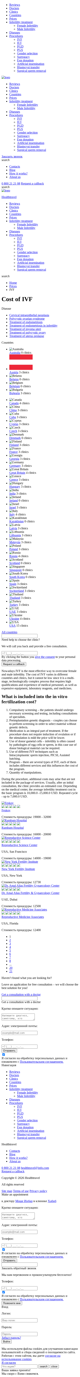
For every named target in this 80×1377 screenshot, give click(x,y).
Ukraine (14, 618)
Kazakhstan (16, 521)
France (13, 451)
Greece (13, 479)
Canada (14, 403)
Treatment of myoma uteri (25, 329)
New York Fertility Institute (18, 869)
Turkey (13, 604)
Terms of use (21, 1191)
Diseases (14, 32)
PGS (20, 50)
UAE (12, 611)
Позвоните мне (12, 1303)
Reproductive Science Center (19, 845)
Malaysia (14, 542)
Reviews (14, 4)
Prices (13, 18)
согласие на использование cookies (31, 1357)
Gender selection (27, 53)
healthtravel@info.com (35, 1167)
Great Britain (17, 472)
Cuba (12, 417)
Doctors (14, 8)
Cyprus (13, 424)
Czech (13, 431)
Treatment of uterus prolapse (26, 336)
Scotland (14, 563)
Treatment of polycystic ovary (27, 332)
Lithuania (15, 535)
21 (10, 971)
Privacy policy (38, 1191)
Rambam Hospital (13, 827)
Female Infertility (27, 25)
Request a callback (32, 183)
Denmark (15, 438)
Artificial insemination (30, 63)
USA (12, 625)
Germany (15, 465)
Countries (15, 15)
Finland (14, 445)
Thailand (14, 597)
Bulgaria (14, 393)
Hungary (14, 486)
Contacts (14, 166)
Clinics (13, 11)
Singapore (15, 570)
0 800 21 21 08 (11, 183)
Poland (13, 549)
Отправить (9, 1050)
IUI (19, 43)
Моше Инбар (24, 1201)
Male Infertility (26, 29)
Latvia (13, 528)
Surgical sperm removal (31, 70)
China (13, 410)
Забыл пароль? (11, 1337)
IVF (19, 39)
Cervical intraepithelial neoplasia (29, 315)
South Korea (17, 577)
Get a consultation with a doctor (21, 994)
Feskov (6, 810)
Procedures (16, 36)
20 (10, 967)
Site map (7, 1191)
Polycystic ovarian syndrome (27, 318)
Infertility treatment (21, 22)
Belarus (14, 379)
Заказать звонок (12, 156)
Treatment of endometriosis (26, 322)
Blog (12, 170)
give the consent (45, 656)
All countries (9, 632)
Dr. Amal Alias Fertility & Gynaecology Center (30, 893)
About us (15, 177)
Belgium (14, 386)
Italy (12, 514)
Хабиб (52, 1201)
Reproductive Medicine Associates (23, 917)
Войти (6, 1341)
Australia (14, 352)
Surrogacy (23, 56)
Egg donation (25, 60)
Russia (13, 556)
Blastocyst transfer (28, 67)
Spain (12, 584)
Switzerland (16, 590)
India (12, 493)
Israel (12, 507)
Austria (13, 372)
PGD (20, 46)
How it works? (18, 173)
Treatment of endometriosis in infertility (33, 325)
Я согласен (9, 1362)
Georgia (14, 458)
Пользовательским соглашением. (41, 1061)
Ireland (13, 500)
